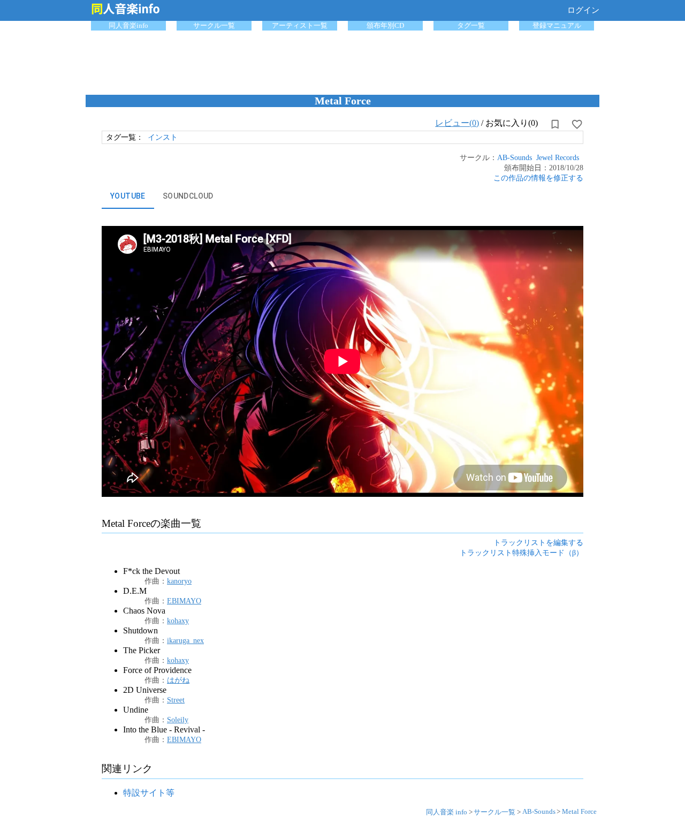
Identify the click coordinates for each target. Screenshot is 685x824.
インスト (163, 137)
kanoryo (179, 581)
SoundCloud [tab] (188, 196)
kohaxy (178, 620)
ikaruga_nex (185, 640)
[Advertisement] (342, 60)
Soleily (177, 719)
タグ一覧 (471, 25)
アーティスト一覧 (300, 25)
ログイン (583, 10)
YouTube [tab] (128, 196)
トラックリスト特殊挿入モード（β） (521, 552)
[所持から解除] (555, 124)
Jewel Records (557, 157)
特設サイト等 (148, 792)
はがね (178, 680)
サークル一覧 (214, 25)
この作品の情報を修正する (538, 177)
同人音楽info (128, 25)
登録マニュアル (556, 25)
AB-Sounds (514, 157)
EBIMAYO (184, 600)
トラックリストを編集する (538, 542)
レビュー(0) (457, 122)
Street (176, 700)
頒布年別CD (385, 25)
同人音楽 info (446, 812)
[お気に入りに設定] (576, 124)
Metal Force (579, 811)
